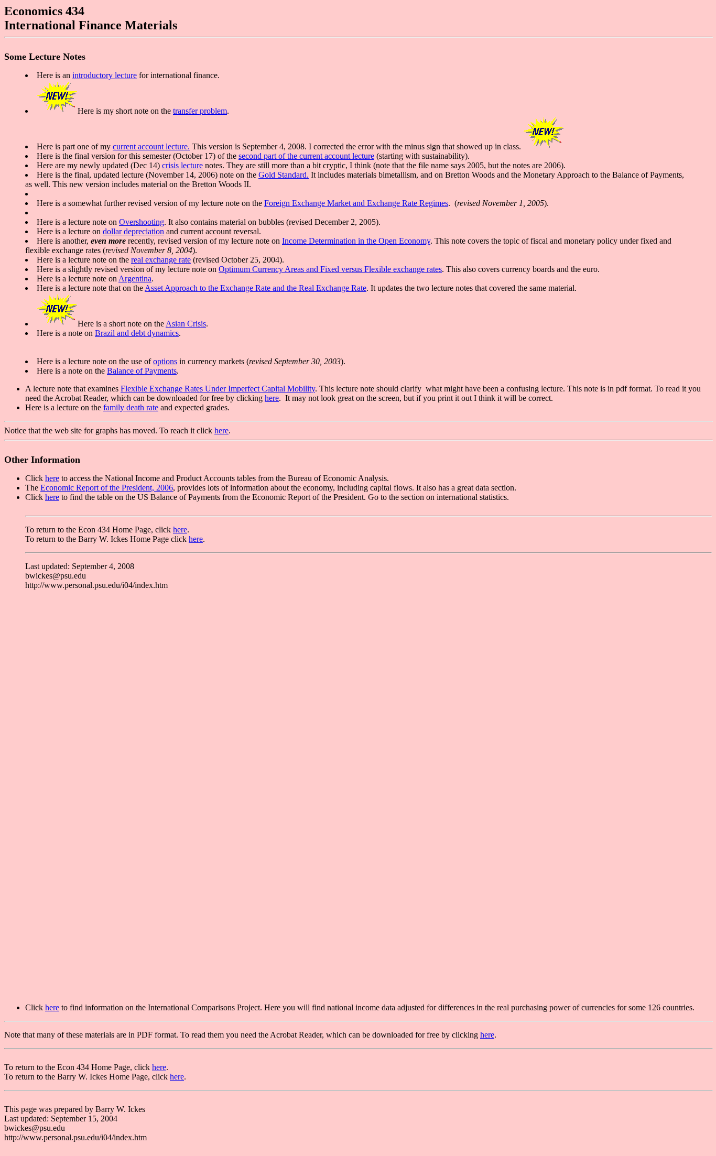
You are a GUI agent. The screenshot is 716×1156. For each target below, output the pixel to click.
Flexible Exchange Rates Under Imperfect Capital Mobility (218, 388)
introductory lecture (104, 75)
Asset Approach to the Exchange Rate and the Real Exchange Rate (255, 287)
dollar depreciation (133, 231)
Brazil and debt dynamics (137, 333)
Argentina (134, 278)
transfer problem (200, 110)
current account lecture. (151, 146)
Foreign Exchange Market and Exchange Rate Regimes (356, 203)
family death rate (130, 407)
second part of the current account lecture (306, 155)
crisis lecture (182, 165)
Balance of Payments (142, 370)
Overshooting (141, 221)
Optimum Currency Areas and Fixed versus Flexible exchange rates (330, 269)
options (165, 361)
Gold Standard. (283, 174)
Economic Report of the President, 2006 (106, 487)
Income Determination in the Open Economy (356, 240)
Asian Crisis (186, 323)
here (272, 398)
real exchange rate (161, 259)
